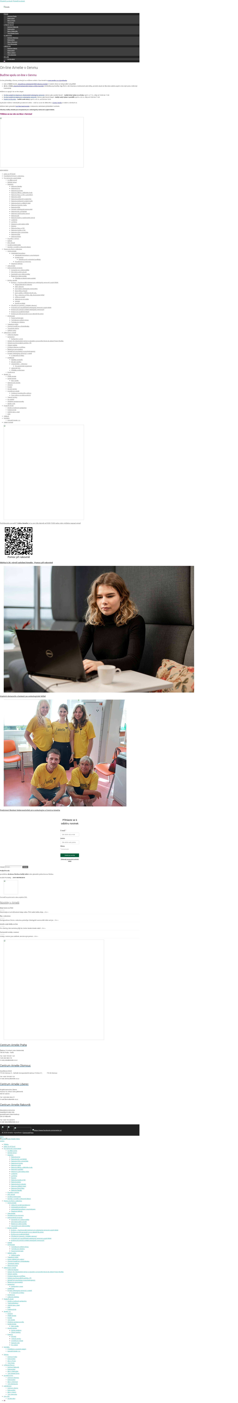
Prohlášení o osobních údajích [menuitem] (16, 1349)
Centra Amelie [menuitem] (11, 1203)
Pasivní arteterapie (17, 318)
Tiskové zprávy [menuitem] (16, 1339)
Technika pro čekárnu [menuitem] (18, 1249)
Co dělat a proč (12, 180)
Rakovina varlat (16, 197)
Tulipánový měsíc (12, 324)
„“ (32, 84)
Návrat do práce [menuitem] (12, 1265)
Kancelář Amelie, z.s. (13, 420)
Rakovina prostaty (17, 190)
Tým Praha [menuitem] (10, 1363)
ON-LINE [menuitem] (6, 1396)
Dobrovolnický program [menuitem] (14, 1217)
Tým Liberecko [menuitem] (12, 1394)
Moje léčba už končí (21, 291)
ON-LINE (6, 57)
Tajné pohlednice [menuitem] (12, 1303)
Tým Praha (10, 22)
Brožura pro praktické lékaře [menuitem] (20, 1234)
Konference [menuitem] (11, 1295)
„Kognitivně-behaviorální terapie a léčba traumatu (28, 86)
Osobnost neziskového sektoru (21, 393)
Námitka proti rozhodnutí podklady (30, 259)
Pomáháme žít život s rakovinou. (14, 176)
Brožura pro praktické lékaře (20, 312)
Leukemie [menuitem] (14, 1174)
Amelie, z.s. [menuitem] (7, 1311)
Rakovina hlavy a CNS (18, 228)
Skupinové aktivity (16, 264)
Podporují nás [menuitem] (11, 1309)
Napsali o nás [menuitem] (15, 1343)
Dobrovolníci (11, 18)
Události (6, 416)
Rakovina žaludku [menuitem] (16, 1190)
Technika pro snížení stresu (20, 320)
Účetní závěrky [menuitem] (16, 1332)
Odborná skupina (12, 335)
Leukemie (14, 220)
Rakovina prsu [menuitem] (15, 1157)
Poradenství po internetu (23, 261)
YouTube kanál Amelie (22, 106)
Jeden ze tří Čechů (9, 174)
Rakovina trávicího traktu (19, 205)
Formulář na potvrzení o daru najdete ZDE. (13, 897)
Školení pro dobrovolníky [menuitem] (19, 1224)
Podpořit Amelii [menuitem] (8, 1299)
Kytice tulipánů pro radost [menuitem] (15, 1259)
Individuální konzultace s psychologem (27, 255)
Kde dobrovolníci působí (19, 272)
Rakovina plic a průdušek (19, 211)
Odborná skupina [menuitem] (12, 1270)
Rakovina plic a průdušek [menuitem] (19, 1159)
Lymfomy (14, 222)
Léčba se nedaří (20, 297)
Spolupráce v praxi (17, 339)
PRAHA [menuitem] (6, 1354)
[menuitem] (4, 1400)
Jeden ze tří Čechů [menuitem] (9, 1146)
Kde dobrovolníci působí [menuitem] (19, 1222)
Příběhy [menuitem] (6, 1144)
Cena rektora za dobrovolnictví (21, 395)
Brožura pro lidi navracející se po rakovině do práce (27, 314)
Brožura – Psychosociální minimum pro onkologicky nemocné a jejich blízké (34, 282)
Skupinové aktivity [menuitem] (16, 1211)
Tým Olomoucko (12, 44)
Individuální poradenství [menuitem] (18, 1207)
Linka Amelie (11, 266)
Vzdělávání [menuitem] (10, 1288)
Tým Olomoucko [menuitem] (12, 1384)
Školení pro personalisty (15, 349)
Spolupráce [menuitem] (11, 1284)
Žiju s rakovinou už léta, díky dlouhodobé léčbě (29, 295)
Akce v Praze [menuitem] (11, 1361)
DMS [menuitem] (8, 1307)
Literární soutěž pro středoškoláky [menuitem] (18, 1261)
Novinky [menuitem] (13, 1336)
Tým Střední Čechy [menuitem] (13, 1373)
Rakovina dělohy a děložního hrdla (21, 193)
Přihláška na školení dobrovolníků (25, 278)
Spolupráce (11, 337)
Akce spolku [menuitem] (15, 1326)
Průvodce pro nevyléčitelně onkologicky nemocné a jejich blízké (31, 307)
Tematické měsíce (13, 328)
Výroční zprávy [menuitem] (12, 1328)
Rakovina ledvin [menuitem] (16, 1182)
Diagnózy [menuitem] (10, 1155)
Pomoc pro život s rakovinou (13, 249)
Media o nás (11, 403)
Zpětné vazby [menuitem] (11, 1253)
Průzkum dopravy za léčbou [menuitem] (16, 1276)
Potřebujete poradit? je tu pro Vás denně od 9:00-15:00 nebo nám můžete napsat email (40, 523)
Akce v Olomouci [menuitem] (12, 1382)
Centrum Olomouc (12, 38)
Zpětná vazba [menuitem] (15, 1255)
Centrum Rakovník (12, 27)
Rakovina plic (15, 216)
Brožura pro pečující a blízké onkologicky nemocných (27, 309)
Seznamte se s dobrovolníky (20, 270)
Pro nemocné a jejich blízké (12, 178)
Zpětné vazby (11, 330)
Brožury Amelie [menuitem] (12, 1228)
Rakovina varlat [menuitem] (16, 1165)
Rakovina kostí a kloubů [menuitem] (18, 1184)
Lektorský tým (15, 368)
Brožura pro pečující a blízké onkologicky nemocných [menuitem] (27, 1240)
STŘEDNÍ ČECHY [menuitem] (9, 1365)
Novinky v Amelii (9, 902)
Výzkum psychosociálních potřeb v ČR (19, 343)
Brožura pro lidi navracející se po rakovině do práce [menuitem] (27, 1232)
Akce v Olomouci (12, 42)
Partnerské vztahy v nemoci (9, 932)
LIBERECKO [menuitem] (7, 1386)
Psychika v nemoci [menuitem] (13, 1192)
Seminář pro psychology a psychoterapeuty (21, 351)
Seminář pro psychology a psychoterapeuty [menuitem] (21, 1280)
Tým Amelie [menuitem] (11, 1320)
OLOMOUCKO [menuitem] (8, 1375)
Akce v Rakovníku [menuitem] (12, 1371)
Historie (10, 385)
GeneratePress (28, 1133)
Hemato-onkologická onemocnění (21, 209)
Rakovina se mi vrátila (22, 299)
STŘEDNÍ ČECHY (9, 25)
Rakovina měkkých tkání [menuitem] (18, 1186)
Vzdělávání (10, 358)
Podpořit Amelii (8, 406)
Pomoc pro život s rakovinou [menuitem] (13, 1201)
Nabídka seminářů (17, 360)
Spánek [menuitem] (9, 1242)
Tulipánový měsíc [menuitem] (12, 1257)
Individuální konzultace (18, 253)
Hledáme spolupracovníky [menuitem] (15, 1322)
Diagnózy (10, 184)
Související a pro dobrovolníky (20, 274)
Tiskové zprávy (12, 397)
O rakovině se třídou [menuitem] (17, 1293)
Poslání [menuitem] (9, 1318)
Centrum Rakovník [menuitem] (13, 1367)
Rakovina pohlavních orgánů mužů (22, 201)
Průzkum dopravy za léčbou (16, 347)
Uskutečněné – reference (19, 364)
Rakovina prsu (15, 188)
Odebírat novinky (70, 855)
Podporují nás (11, 410)
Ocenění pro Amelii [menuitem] (17, 1341)
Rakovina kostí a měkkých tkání (20, 203)
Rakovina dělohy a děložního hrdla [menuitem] (21, 1167)
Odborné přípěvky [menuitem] (13, 1297)
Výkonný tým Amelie (13, 383)
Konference (11, 372)
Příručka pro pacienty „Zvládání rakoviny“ (24, 305)
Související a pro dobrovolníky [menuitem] (20, 1226)
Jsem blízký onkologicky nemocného (26, 289)
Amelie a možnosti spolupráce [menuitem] (16, 1301)
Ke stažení (10, 399)
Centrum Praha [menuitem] (12, 1357)
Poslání (9, 387)
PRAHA (6, 14)
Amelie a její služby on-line (9, 924)
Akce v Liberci (11, 52)
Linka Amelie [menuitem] (11, 1213)
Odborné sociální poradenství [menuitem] (20, 1205)
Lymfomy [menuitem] (14, 1176)
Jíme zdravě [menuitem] (11, 1194)
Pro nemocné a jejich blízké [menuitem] (12, 1148)
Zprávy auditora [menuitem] (16, 1330)
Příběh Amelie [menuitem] (11, 1316)
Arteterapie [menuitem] (11, 1245)
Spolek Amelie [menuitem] (11, 1324)
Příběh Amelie (11, 376)
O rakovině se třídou (17, 355)
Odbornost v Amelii (10, 332)
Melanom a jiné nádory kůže (20, 224)
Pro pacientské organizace (23, 366)
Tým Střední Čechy (13, 33)
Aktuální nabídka (16, 362)
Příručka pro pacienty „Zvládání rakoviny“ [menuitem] (24, 1236)
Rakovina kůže (15, 207)
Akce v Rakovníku (12, 31)
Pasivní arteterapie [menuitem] (17, 1251)
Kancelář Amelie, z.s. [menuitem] (13, 1351)
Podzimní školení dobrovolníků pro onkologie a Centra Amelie (30, 810)
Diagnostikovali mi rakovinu (23, 284)
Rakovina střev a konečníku (19, 232)
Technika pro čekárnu (18, 322)
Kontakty (6, 418)
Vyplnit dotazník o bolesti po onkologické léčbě (23, 696)
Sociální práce (19, 257)
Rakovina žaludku (16, 186)
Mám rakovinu (19, 287)
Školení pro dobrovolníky (19, 276)
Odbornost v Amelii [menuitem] (10, 1268)
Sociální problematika (14, 245)
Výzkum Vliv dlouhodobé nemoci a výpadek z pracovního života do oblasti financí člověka (35, 341)
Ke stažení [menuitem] (14, 1345)
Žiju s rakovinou (5, 916)
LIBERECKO (7, 46)
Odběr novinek (8, 422)
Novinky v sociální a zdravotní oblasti (19, 247)
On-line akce (11, 59)
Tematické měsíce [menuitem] (13, 1263)
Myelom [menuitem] (13, 1178)
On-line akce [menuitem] (11, 1398)
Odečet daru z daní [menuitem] (13, 1305)
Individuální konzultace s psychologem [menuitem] (23, 1209)
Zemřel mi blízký (20, 303)
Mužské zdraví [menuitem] (12, 1153)
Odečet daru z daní (13, 412)
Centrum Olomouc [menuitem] (13, 1377)
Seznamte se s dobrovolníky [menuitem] (20, 1219)
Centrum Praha (11, 16)
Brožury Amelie (12, 280)
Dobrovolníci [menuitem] (11, 1359)
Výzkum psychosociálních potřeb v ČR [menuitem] (19, 1278)
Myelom (13, 226)
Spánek (9, 241)
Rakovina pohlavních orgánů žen (21, 199)
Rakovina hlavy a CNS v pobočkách (22, 195)
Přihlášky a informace (18, 370)
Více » (46, 912)
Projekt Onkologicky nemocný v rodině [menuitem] (19, 1290)
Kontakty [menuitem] (6, 1347)
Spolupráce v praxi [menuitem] (17, 1286)
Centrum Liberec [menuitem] (12, 1388)
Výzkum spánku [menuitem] (12, 1274)
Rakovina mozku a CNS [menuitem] (18, 1180)
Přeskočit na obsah (6, 1)
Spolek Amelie (11, 378)
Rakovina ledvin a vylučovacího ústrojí (23, 218)
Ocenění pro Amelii (13, 391)
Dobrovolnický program (14, 268)
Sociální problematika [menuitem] (14, 1197)
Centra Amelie (11, 251)
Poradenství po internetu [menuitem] (15, 1215)
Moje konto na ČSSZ (6, 908)
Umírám (17, 301)
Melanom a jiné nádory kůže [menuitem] (20, 1171)
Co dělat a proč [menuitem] (12, 1151)
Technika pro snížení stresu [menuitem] (20, 1247)
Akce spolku (15, 380)
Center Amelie (57, 103)
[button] (4, 170)
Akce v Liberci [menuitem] (11, 1392)
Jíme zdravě (11, 243)
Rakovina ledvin (16, 236)
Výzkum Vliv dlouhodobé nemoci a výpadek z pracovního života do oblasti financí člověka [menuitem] (35, 1272)
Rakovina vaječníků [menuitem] (17, 1169)
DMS (8, 414)
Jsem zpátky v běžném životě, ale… (26, 293)
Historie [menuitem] (10, 1313)
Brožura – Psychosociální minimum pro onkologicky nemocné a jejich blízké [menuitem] (34, 1230)
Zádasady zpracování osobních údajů (70, 860)
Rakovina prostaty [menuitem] (17, 1163)
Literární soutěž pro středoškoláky (18, 326)
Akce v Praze (11, 20)
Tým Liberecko (11, 55)
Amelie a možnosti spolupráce (16, 408)
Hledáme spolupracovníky (15, 401)
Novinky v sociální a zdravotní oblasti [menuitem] (19, 1199)
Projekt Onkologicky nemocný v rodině (19, 353)
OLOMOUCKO (8, 35)
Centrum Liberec (12, 48)
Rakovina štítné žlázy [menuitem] (17, 1188)
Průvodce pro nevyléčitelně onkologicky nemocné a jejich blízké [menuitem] (31, 1238)
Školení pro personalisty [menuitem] (15, 1282)
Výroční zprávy (12, 389)
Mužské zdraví (12, 182)
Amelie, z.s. (7, 374)
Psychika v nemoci (13, 238)
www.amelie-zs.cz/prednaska (57, 80)
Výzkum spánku (12, 345)
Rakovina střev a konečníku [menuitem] (19, 1161)
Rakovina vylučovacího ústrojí (20, 213)
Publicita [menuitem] (10, 1334)
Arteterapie (11, 316)
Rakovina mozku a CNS (18, 230)
